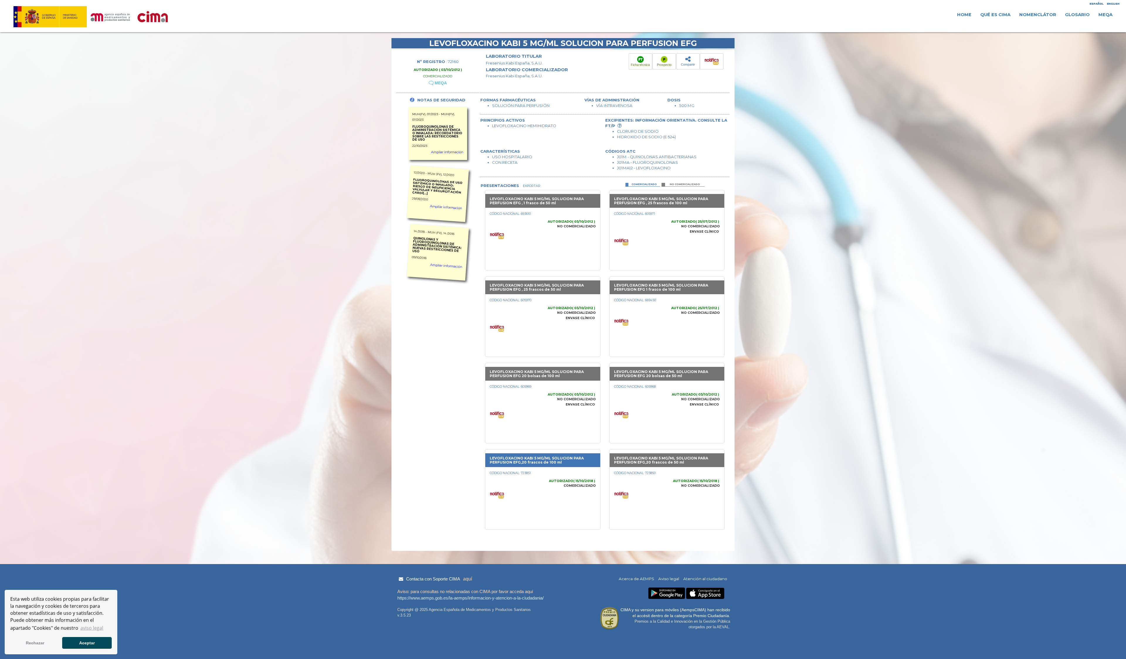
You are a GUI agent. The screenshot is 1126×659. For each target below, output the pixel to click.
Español (1096, 3)
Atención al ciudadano (705, 578)
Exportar (531, 186)
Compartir (688, 64)
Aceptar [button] (87, 643)
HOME (964, 14)
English (1113, 3)
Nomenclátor (1037, 14)
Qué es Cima (995, 14)
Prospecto (664, 65)
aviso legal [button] (91, 628)
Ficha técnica (640, 65)
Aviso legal (668, 578)
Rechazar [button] (35, 643)
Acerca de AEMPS (636, 578)
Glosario (1077, 14)
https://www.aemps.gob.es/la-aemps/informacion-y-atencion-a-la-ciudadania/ (470, 597)
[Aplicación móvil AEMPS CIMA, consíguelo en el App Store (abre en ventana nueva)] (705, 593)
